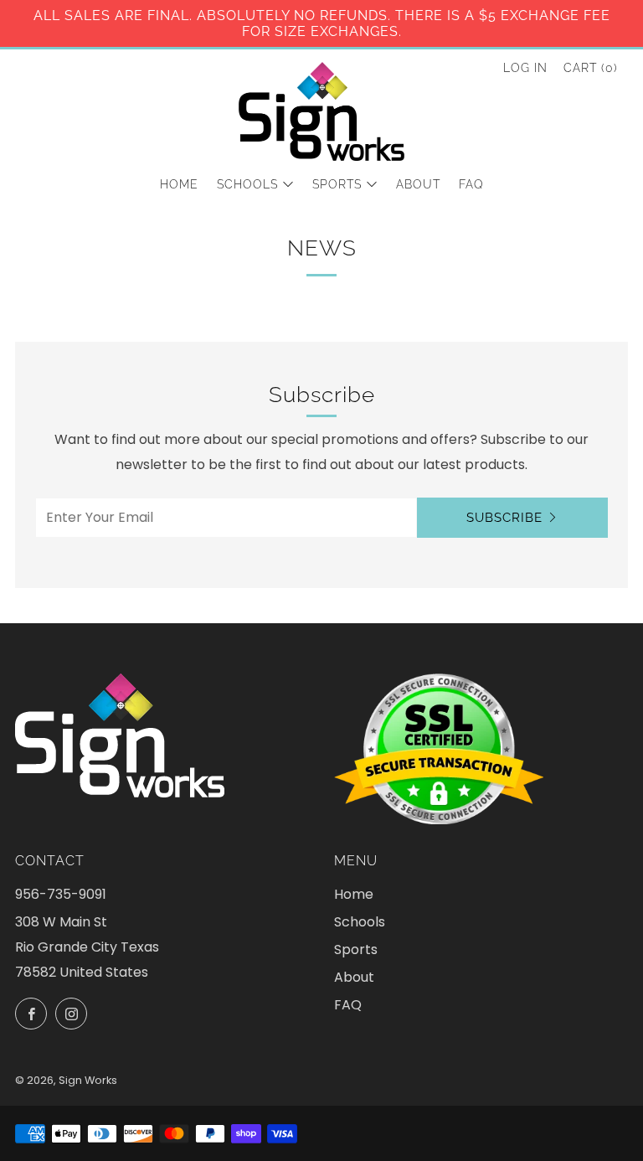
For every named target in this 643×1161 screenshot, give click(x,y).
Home (179, 184)
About (418, 184)
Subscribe (504, 517)
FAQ (471, 184)
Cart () (590, 68)
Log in (525, 68)
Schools (247, 184)
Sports (337, 184)
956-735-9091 (60, 894)
